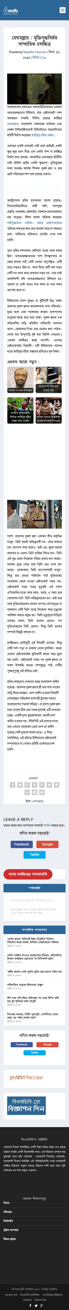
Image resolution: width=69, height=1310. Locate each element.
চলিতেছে (7, 1212)
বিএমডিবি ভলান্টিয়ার (30, 1295)
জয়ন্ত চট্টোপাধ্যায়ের (49, 223)
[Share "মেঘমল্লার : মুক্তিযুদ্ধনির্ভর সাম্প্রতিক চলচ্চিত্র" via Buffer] (56, 785)
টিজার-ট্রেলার (9, 1239)
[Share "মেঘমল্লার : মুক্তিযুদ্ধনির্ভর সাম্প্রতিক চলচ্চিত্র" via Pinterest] (42, 785)
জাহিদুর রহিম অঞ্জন (42, 135)
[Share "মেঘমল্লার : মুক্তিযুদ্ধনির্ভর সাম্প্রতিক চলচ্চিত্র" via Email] (34, 792)
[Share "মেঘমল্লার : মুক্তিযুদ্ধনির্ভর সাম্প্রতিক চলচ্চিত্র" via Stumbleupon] (27, 792)
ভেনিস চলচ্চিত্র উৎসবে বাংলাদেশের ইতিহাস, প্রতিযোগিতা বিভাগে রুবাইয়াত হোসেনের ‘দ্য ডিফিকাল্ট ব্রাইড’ (34, 957)
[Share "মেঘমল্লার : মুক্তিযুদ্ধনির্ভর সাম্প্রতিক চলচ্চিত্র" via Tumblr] (34, 785)
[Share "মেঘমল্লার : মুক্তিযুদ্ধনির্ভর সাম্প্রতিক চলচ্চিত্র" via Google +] (27, 785)
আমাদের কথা (11, 1295)
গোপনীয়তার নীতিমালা (52, 1295)
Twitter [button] (35, 855)
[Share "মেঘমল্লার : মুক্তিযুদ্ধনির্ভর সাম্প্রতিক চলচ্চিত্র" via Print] (42, 792)
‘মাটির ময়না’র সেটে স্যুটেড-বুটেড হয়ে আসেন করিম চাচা (34, 972)
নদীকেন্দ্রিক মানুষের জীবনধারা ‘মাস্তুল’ (25, 985)
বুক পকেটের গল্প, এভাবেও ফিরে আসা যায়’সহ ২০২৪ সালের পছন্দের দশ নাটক (33, 911)
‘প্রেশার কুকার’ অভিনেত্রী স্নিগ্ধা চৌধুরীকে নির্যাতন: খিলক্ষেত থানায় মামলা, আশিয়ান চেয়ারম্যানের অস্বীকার (33, 940)
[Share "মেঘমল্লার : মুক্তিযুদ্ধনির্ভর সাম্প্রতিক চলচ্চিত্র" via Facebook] (12, 785)
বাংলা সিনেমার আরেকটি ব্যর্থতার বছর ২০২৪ (32, 900)
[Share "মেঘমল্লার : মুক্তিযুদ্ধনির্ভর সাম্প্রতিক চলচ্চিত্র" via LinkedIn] (49, 785)
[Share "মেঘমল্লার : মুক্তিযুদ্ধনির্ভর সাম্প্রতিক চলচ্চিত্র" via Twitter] (20, 785)
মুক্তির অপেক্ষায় (10, 1230)
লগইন (47, 825)
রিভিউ (35, 57)
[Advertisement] (34, 464)
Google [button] (47, 844)
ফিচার (6, 1203)
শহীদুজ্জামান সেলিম (19, 223)
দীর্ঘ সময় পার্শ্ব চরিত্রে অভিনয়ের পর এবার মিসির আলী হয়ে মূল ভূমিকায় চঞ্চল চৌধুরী (33, 999)
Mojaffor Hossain (35, 52)
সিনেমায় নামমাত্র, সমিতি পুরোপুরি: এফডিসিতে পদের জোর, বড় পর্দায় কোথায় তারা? (32, 1016)
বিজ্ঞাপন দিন (40, 1300)
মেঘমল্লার (12, 124)
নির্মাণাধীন (8, 1221)
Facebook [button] (21, 844)
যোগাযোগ (27, 1300)
